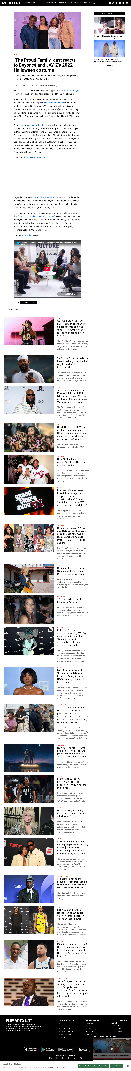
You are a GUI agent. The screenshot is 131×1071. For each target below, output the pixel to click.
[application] (112, 1049)
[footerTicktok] (56, 1059)
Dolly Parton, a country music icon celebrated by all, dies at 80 (71, 813)
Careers (89, 1035)
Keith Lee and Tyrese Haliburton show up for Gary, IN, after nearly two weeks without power (71, 914)
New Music (61, 745)
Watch (35, 3)
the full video (26, 235)
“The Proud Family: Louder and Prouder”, (36, 216)
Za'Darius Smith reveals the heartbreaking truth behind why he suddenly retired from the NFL (73, 363)
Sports (60, 356)
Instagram (110, 3)
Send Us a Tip (91, 1029)
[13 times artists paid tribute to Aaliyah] (29, 609)
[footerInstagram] (50, 1059)
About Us (89, 1023)
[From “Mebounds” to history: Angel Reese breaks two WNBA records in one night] (29, 789)
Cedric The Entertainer (44, 197)
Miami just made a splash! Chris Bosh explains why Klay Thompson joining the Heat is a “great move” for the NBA (72, 950)
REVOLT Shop (116, 1032)
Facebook (120, 3)
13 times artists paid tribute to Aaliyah (69, 601)
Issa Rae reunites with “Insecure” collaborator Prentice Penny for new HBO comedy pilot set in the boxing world (71, 676)
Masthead (89, 1026)
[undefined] (109, 25)
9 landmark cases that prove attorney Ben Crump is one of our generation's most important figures (72, 883)
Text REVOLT (116, 1029)
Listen (42, 3)
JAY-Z (33, 302)
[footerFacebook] (68, 1059)
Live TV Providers (65, 1029)
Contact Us (115, 1026)
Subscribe (87, 3)
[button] (112, 1049)
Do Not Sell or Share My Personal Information (93, 1066)
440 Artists (63, 1037)
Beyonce (25, 302)
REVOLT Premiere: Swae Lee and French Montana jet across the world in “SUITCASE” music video (71, 752)
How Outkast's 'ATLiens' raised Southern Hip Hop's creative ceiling (72, 462)
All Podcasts (63, 1026)
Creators (77, 3)
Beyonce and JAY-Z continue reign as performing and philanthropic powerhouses (108, 60)
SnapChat (116, 3)
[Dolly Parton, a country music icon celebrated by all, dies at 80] (29, 821)
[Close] (128, 1066)
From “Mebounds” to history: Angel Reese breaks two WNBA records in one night (72, 783)
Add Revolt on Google (48, 85)
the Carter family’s (70, 90)
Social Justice (51, 3)
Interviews (61, 705)
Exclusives (62, 3)
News (70, 3)
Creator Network (65, 1035)
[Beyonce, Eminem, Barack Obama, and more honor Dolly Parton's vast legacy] (29, 578)
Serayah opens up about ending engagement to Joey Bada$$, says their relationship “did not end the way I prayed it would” (72, 847)
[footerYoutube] (80, 1059)
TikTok (113, 3)
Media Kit (89, 1032)
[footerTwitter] (74, 1059)
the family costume (32, 157)
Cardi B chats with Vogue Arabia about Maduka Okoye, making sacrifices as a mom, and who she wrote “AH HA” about (71, 433)
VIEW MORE (109, 66)
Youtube (127, 3)
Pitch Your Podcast (66, 1032)
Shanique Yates (21, 85)
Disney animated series (54, 102)
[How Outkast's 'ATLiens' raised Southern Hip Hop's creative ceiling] (29, 469)
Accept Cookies (116, 1066)
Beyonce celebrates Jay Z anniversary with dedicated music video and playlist (108, 37)
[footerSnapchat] (62, 1059)
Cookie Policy (16, 1069)
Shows (28, 3)
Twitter (123, 3)
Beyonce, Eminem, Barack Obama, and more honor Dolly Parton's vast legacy (72, 570)
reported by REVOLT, (35, 125)
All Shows (62, 1023)
